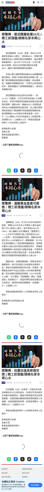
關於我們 (5, 473)
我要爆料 (25, 477)
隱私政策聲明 (6, 477)
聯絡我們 (5, 469)
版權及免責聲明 (27, 469)
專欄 (3, 46)
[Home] (10, 2)
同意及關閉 (35, 485)
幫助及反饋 (25, 473)
